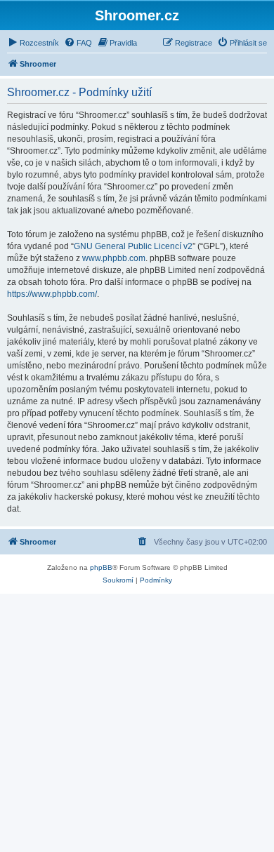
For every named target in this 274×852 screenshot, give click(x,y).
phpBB (101, 567)
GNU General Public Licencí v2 (133, 246)
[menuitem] (33, 42)
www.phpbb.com (113, 258)
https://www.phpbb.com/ (52, 294)
